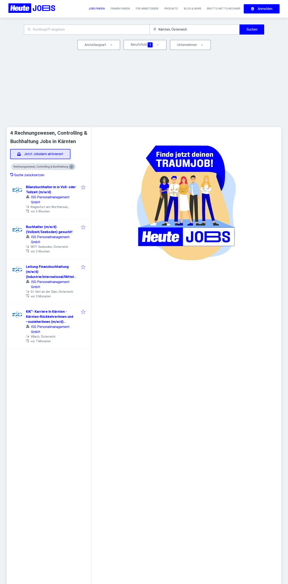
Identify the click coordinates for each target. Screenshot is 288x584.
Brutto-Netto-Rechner (223, 8)
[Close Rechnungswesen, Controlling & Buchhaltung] (71, 166)
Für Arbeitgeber (147, 8)
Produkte (171, 8)
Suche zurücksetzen (29, 175)
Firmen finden (120, 8)
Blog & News (192, 8)
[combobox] (87, 29)
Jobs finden (96, 8)
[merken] (83, 188)
